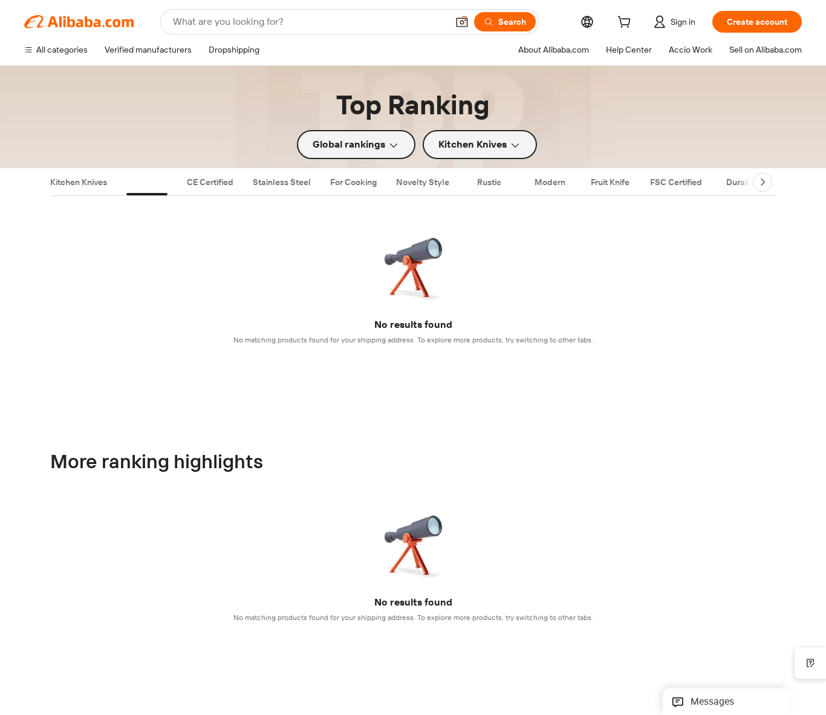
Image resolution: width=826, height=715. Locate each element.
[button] (462, 22)
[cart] (626, 23)
